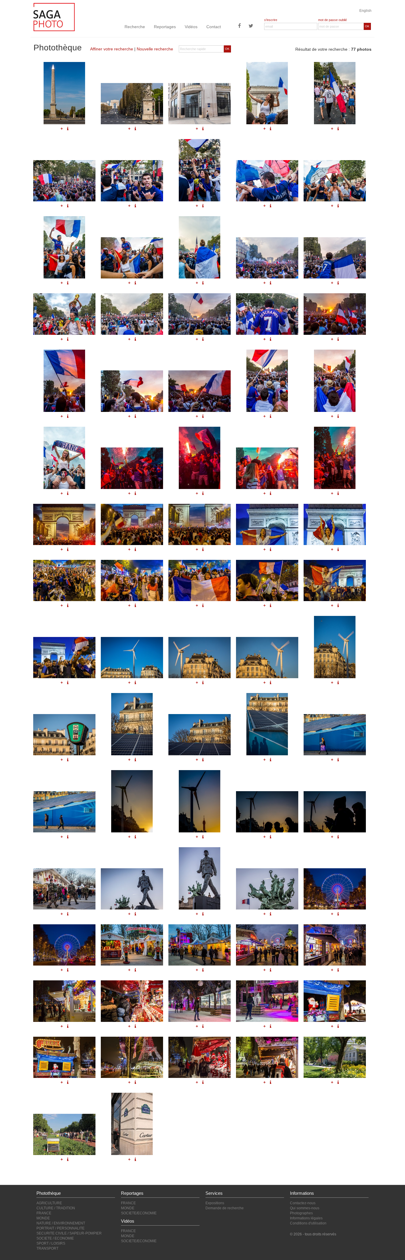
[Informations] (68, 837)
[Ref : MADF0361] (64, 1134)
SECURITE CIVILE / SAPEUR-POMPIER (69, 1233)
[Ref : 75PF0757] (132, 1001)
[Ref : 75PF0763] (199, 1057)
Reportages (165, 26)
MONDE (43, 1218)
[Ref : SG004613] (199, 801)
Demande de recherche (224, 1208)
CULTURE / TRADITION (55, 1208)
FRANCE (43, 1213)
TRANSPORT (47, 1248)
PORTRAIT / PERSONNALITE (60, 1228)
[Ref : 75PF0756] (64, 1001)
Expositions (214, 1203)
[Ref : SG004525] (132, 945)
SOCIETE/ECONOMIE (139, 1213)
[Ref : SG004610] (64, 811)
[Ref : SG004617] (132, 888)
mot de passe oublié (332, 20)
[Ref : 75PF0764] (267, 1057)
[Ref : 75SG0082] (132, 1124)
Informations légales (306, 1218)
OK (367, 26)
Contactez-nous (302, 1203)
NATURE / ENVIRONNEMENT (60, 1223)
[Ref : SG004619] (267, 888)
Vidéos (191, 26)
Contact (213, 26)
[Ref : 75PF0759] (267, 1001)
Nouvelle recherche (155, 49)
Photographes (301, 1213)
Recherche (135, 26)
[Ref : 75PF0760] (335, 1001)
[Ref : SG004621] (64, 945)
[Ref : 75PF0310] (335, 1057)
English (365, 11)
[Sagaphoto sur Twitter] (251, 26)
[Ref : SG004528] (335, 945)
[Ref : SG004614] (267, 811)
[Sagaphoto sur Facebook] (239, 26)
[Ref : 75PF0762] (132, 1057)
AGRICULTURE (49, 1203)
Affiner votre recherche (111, 49)
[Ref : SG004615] (335, 811)
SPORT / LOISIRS (50, 1243)
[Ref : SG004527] (267, 945)
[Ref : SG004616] (64, 888)
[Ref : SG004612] (132, 801)
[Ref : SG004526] (199, 945)
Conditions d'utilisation (308, 1223)
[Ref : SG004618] (199, 878)
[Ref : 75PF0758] (199, 1001)
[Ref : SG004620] (335, 888)
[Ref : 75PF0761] (64, 1057)
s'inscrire (270, 20)
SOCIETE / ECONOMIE (55, 1238)
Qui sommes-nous (304, 1208)
